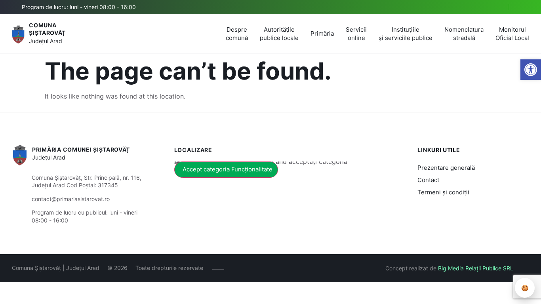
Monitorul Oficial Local (512, 34)
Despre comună (237, 34)
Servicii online (356, 34)
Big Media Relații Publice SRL (475, 268)
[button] (530, 69)
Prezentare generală (446, 167)
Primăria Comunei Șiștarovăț (81, 149)
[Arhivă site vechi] (524, 7)
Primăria (322, 33)
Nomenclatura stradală (464, 34)
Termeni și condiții (443, 192)
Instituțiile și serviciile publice (405, 34)
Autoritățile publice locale (279, 34)
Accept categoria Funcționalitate (227, 169)
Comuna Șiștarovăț (47, 29)
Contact (428, 180)
